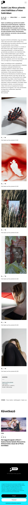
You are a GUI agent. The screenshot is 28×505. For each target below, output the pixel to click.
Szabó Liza (24, 400)
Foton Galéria (9, 400)
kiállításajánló (17, 400)
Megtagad (14, 499)
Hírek (2, 433)
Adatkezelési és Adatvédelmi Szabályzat (13, 503)
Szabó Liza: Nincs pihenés (7, 382)
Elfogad (14, 495)
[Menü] (26, 2)
